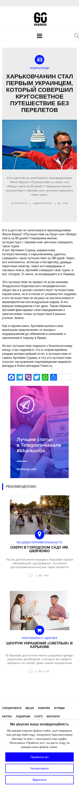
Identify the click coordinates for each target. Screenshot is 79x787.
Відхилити (39, 779)
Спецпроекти (11, 708)
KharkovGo (39, 19)
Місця (29, 708)
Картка (7, 716)
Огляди (59, 708)
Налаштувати (39, 768)
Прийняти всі (39, 757)
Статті (38, 716)
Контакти (53, 716)
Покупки (44, 708)
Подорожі (23, 716)
